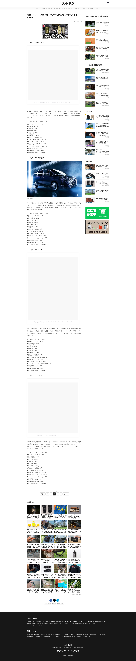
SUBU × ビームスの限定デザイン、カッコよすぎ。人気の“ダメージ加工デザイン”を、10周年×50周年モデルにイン (102, 200)
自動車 (54, 603)
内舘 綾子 (107, 34)
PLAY (105, 621)
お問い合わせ (40, 623)
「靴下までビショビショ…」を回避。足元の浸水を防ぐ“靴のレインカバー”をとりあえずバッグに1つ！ (102, 152)
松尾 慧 (107, 120)
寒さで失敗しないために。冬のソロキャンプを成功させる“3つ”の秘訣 (102, 79)
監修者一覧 (58, 621)
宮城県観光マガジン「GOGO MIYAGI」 (52, 636)
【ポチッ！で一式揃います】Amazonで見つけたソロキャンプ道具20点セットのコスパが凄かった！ (102, 104)
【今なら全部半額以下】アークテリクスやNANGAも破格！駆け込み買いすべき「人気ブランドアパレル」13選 (102, 183)
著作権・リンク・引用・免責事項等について (74, 623)
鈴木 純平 (107, 137)
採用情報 (34, 623)
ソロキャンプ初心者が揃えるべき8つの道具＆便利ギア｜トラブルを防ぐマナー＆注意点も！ (102, 87)
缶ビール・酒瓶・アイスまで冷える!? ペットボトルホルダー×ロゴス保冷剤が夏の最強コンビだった (102, 24)
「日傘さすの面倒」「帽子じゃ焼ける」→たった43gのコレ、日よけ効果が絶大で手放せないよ (102, 143)
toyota (31, 198)
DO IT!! (85, 621)
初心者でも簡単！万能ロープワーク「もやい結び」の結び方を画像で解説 (102, 40)
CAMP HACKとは (30, 621)
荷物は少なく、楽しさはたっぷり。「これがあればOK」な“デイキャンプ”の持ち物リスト (102, 191)
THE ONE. (90, 621)
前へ (43, 494)
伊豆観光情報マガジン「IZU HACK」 (98, 634)
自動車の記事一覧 (51, 8)
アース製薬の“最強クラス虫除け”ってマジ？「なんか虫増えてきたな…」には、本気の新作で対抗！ (102, 167)
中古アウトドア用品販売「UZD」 (84, 636)
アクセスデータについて (90, 623)
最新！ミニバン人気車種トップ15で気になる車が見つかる (80, 8)
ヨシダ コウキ (106, 50)
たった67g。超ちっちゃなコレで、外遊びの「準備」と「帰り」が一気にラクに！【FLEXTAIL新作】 (102, 134)
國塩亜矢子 (107, 128)
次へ (65, 494)
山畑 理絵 (107, 26)
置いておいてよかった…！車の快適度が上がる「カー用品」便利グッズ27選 (102, 48)
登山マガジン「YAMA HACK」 (33, 634)
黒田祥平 (107, 201)
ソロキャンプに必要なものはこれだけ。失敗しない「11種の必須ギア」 (102, 57)
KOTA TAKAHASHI (106, 193)
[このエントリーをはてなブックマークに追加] (57, 600)
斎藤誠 (108, 80)
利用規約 (51, 623)
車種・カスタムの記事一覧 (61, 8)
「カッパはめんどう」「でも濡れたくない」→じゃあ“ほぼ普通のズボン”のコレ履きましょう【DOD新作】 (102, 117)
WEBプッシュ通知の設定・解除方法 (34, 626)
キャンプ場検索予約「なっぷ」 (69, 636)
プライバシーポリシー (59, 623)
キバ (108, 42)
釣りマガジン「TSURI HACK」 (47, 634)
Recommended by (75, 594)
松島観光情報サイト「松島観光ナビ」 (35, 636)
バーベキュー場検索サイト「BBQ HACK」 (80, 634)
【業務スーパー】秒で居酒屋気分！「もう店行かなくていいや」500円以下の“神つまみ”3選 (102, 125)
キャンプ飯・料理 (89, 128)
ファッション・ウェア (90, 145)
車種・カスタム (61, 603)
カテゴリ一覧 (45, 621)
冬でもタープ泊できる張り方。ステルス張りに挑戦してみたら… (102, 95)
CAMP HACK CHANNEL (77, 621)
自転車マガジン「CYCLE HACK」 (62, 634)
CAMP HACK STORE (66, 621)
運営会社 (29, 623)
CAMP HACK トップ (31, 8)
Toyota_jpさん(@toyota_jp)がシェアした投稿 (45, 102)
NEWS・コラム (88, 119)
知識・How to (48, 603)
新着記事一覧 (38, 621)
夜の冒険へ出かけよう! (98, 621)
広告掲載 (46, 623)
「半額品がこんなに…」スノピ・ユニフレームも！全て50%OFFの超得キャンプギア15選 (102, 175)
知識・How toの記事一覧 (41, 8)
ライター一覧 (52, 621)
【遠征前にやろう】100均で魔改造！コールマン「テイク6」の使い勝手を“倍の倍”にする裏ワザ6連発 (102, 32)
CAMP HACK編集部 (105, 59)
